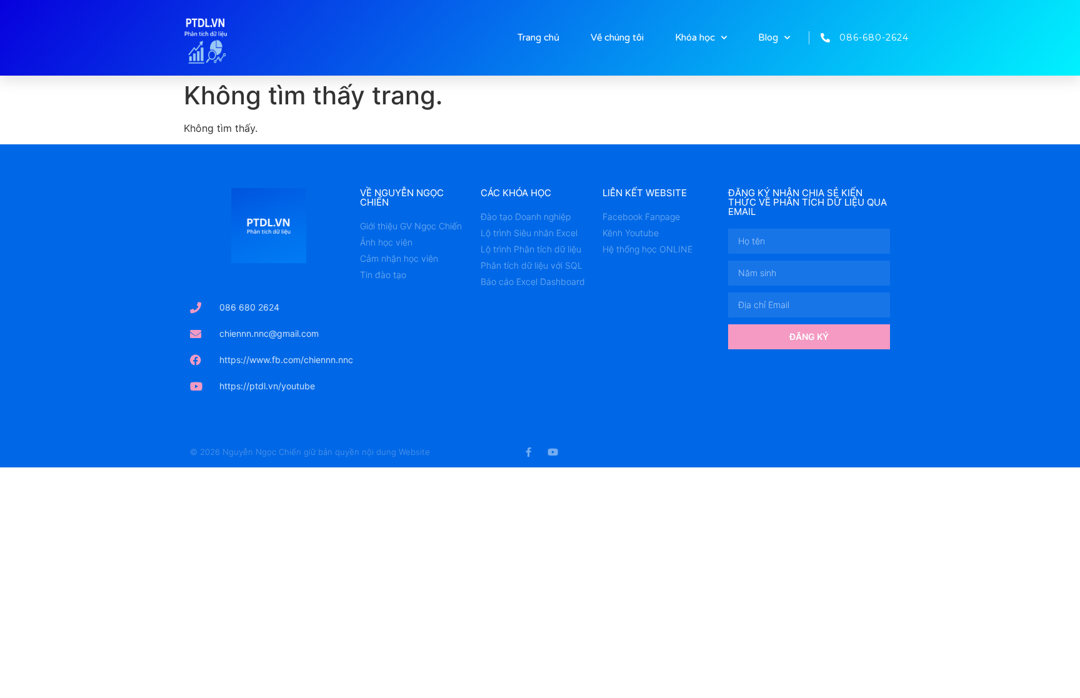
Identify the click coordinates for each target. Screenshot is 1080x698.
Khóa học (695, 37)
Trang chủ (538, 37)
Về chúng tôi (617, 37)
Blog (768, 37)
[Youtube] (553, 452)
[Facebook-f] (528, 452)
